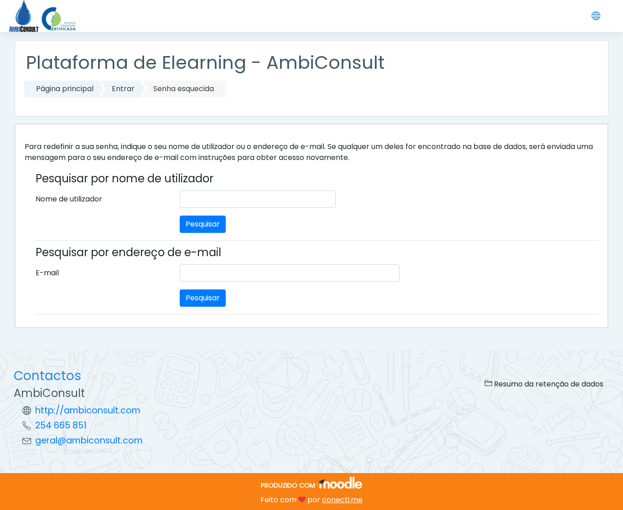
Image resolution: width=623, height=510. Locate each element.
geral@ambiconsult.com (89, 440)
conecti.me (342, 500)
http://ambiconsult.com (87, 410)
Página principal (64, 88)
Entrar (123, 88)
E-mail (47, 273)
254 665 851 (61, 425)
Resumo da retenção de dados (547, 384)
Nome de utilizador (69, 199)
